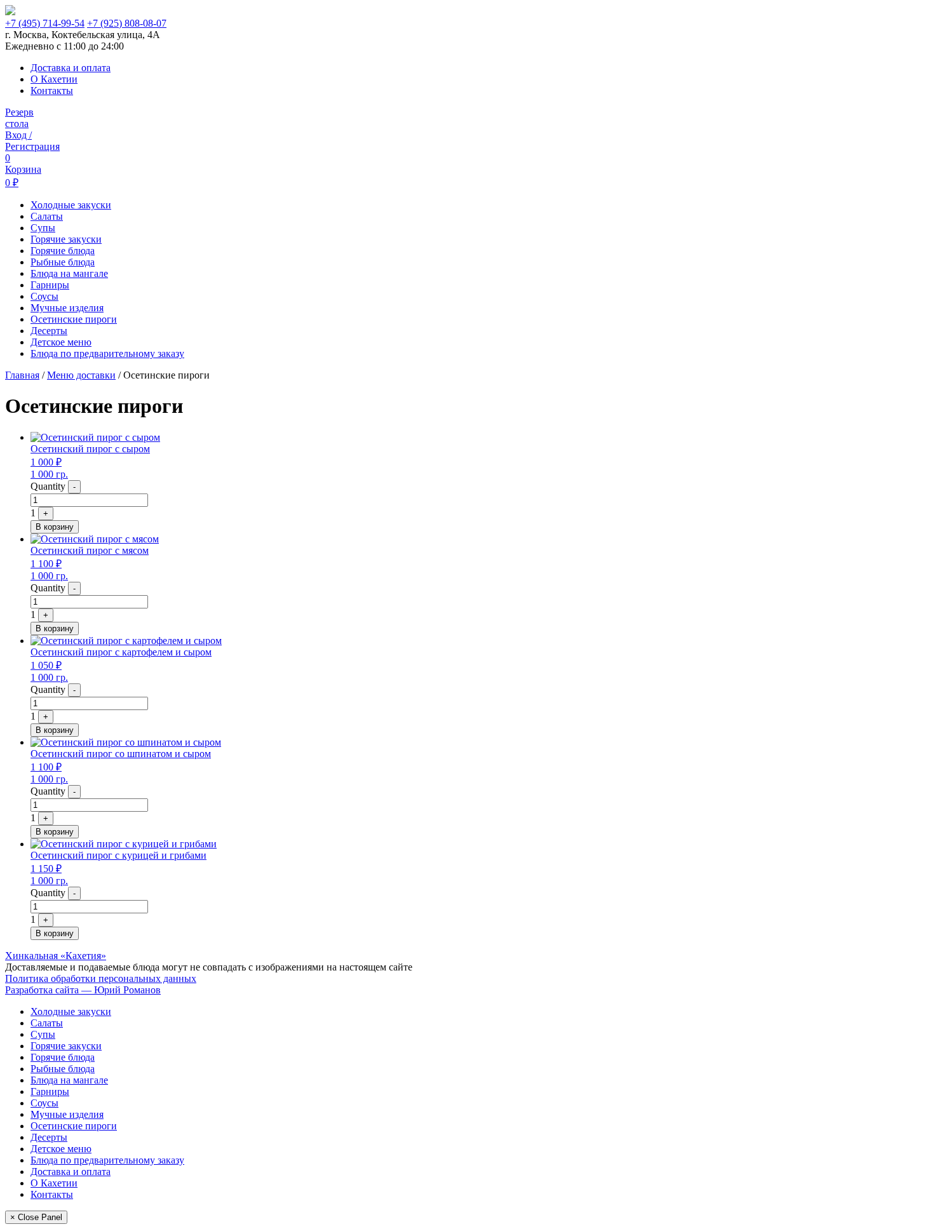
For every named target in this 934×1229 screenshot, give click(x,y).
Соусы (44, 296)
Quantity (47, 486)
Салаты (46, 216)
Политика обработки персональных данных (100, 978)
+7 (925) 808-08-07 (126, 23)
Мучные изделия (67, 307)
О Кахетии (54, 79)
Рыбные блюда (62, 262)
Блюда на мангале (69, 273)
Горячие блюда (62, 250)
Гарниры (49, 284)
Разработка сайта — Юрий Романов (83, 989)
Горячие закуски (66, 239)
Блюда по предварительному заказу (107, 353)
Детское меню (60, 342)
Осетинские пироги (73, 319)
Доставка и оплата (70, 67)
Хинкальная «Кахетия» (55, 955)
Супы (42, 227)
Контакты (51, 90)
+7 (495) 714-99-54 (45, 23)
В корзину (55, 527)
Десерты (48, 330)
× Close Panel (36, 1217)
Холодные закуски (70, 204)
